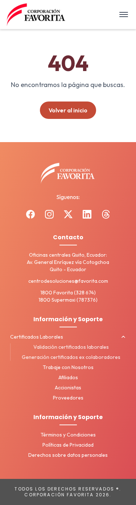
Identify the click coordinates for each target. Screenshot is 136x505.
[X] (68, 214)
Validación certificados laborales (71, 347)
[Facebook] (30, 214)
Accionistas (68, 387)
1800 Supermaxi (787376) (68, 300)
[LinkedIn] (87, 214)
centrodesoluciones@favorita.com (68, 281)
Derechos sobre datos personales (68, 455)
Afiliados (68, 377)
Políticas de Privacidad (68, 445)
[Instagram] (49, 214)
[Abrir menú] (123, 14)
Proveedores (68, 397)
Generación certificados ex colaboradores (71, 357)
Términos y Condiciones (68, 434)
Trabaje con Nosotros (68, 367)
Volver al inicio (68, 110)
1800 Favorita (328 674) (68, 292)
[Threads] (106, 214)
